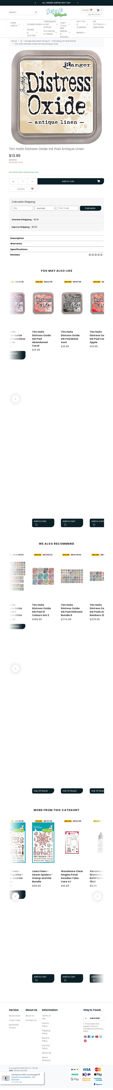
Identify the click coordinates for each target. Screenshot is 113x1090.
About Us (29, 1015)
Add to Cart (68, 181)
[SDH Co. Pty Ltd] (56, 12)
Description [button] (17, 238)
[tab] (56, 238)
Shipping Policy (46, 1032)
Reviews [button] (15, 254)
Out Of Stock (41, 790)
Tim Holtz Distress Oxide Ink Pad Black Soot (70, 337)
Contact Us (30, 1020)
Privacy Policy (45, 1024)
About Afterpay (46, 1059)
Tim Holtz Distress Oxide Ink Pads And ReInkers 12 (99, 610)
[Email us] (85, 1037)
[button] (15, 24)
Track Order (14, 1020)
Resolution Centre (14, 1026)
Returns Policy (45, 1039)
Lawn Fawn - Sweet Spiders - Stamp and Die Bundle (42, 876)
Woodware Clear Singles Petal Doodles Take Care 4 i (72, 876)
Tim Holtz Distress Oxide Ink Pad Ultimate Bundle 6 (72, 610)
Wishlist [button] (86, 10)
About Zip (46, 1052)
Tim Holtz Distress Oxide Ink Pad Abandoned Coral (41, 338)
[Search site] (36, 12)
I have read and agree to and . (93, 1027)
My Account (94, 14)
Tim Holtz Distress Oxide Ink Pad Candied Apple (100, 337)
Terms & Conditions (90, 1027)
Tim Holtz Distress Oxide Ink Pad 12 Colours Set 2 (41, 610)
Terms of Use (46, 1017)
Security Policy (46, 1047)
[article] (43, 404)
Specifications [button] (18, 249)
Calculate (90, 208)
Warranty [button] (16, 243)
